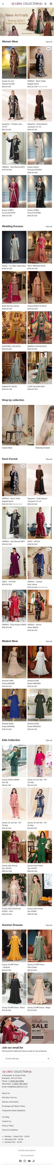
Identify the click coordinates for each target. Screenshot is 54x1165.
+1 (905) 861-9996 (16, 1081)
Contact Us (6, 1121)
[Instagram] (24, 1160)
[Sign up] (48, 1058)
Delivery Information (10, 1102)
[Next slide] (49, 427)
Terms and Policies (27, 1155)
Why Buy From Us (9, 1097)
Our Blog (5, 1117)
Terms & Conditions (10, 1130)
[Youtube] (29, 1160)
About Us (6, 1093)
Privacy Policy (8, 1126)
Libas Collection (30, 1150)
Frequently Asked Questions (13, 1110)
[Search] (45, 4)
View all (49, 42)
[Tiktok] (33, 1160)
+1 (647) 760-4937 (20, 1084)
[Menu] (3, 4)
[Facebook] (20, 1160)
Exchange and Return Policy (13, 1106)
